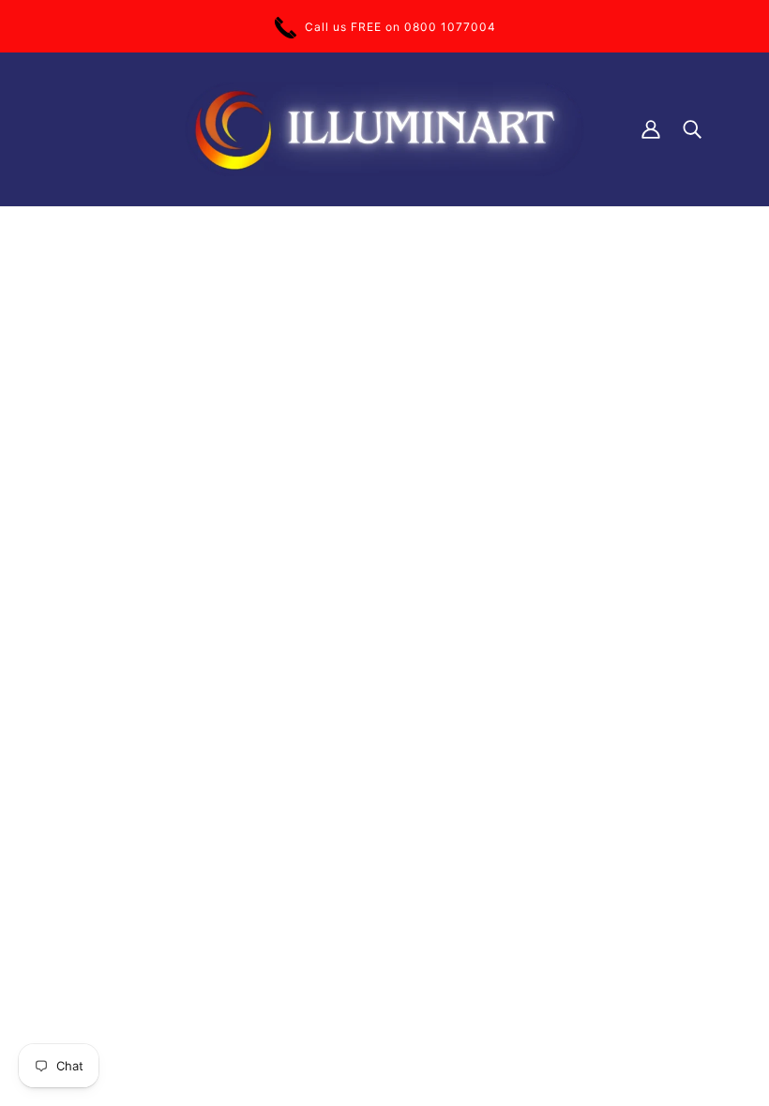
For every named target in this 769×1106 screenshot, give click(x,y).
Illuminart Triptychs (355, 478)
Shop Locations (344, 517)
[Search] (692, 129)
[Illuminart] (384, 129)
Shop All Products (351, 556)
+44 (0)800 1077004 (125, 518)
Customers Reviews (357, 537)
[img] (68, 648)
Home (315, 418)
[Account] (650, 129)
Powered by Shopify (122, 1040)
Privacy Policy (340, 655)
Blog (310, 694)
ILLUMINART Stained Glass (380, 497)
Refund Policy (339, 635)
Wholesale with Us (352, 674)
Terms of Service (348, 596)
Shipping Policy (344, 615)
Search (318, 576)
